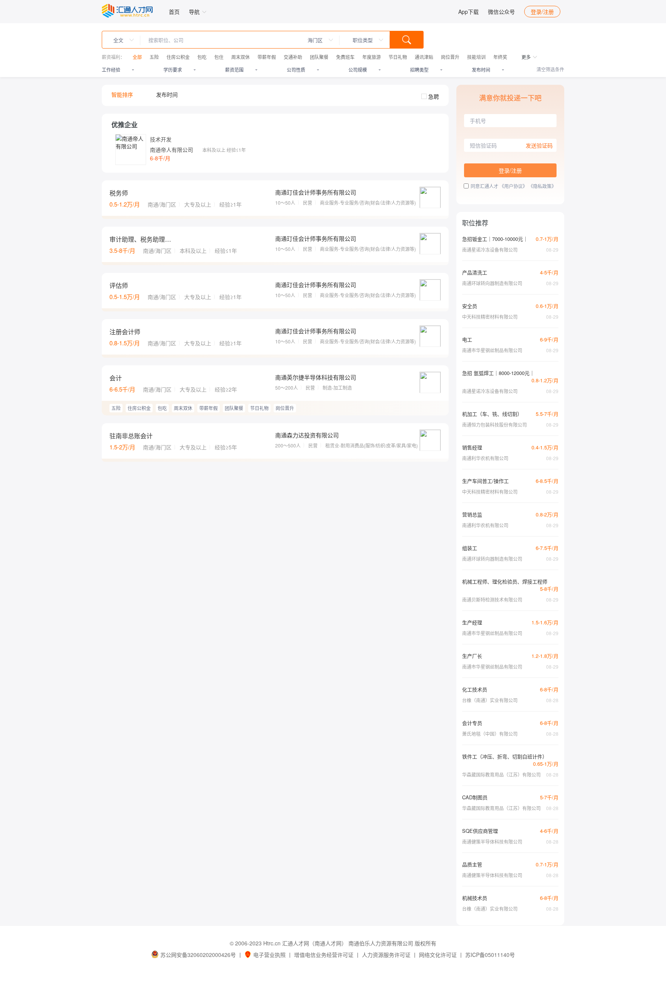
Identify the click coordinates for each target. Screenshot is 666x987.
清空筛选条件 (550, 69)
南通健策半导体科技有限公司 (492, 841)
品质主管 (472, 864)
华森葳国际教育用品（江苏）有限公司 (501, 774)
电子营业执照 (269, 954)
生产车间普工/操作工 (485, 480)
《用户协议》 (513, 186)
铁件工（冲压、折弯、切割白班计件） (504, 756)
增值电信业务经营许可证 (323, 954)
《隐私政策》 (542, 186)
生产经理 (472, 622)
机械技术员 (474, 897)
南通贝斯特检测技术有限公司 (492, 599)
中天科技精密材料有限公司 (490, 316)
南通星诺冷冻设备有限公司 (490, 249)
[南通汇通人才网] (127, 10)
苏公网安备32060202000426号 (198, 954)
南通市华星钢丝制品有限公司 (492, 350)
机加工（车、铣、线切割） (492, 413)
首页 (174, 11)
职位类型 (363, 40)
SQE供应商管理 (480, 830)
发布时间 (167, 94)
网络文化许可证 (438, 954)
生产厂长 (472, 655)
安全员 (469, 305)
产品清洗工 (474, 272)
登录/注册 (542, 11)
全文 (118, 40)
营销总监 (472, 514)
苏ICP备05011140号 (490, 954)
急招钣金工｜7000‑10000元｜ (495, 238)
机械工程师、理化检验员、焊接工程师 (504, 581)
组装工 (469, 548)
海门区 (315, 40)
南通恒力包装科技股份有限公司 (494, 424)
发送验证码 (539, 145)
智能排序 (122, 94)
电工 (467, 339)
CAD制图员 (475, 797)
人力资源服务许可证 (386, 954)
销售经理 (472, 447)
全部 (137, 57)
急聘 (433, 96)
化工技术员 (474, 689)
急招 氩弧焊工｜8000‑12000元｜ (498, 373)
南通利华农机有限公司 (485, 458)
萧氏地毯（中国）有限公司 (490, 733)
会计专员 (472, 722)
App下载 (468, 11)
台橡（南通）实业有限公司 (490, 700)
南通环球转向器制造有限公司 (492, 283)
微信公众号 (501, 11)
